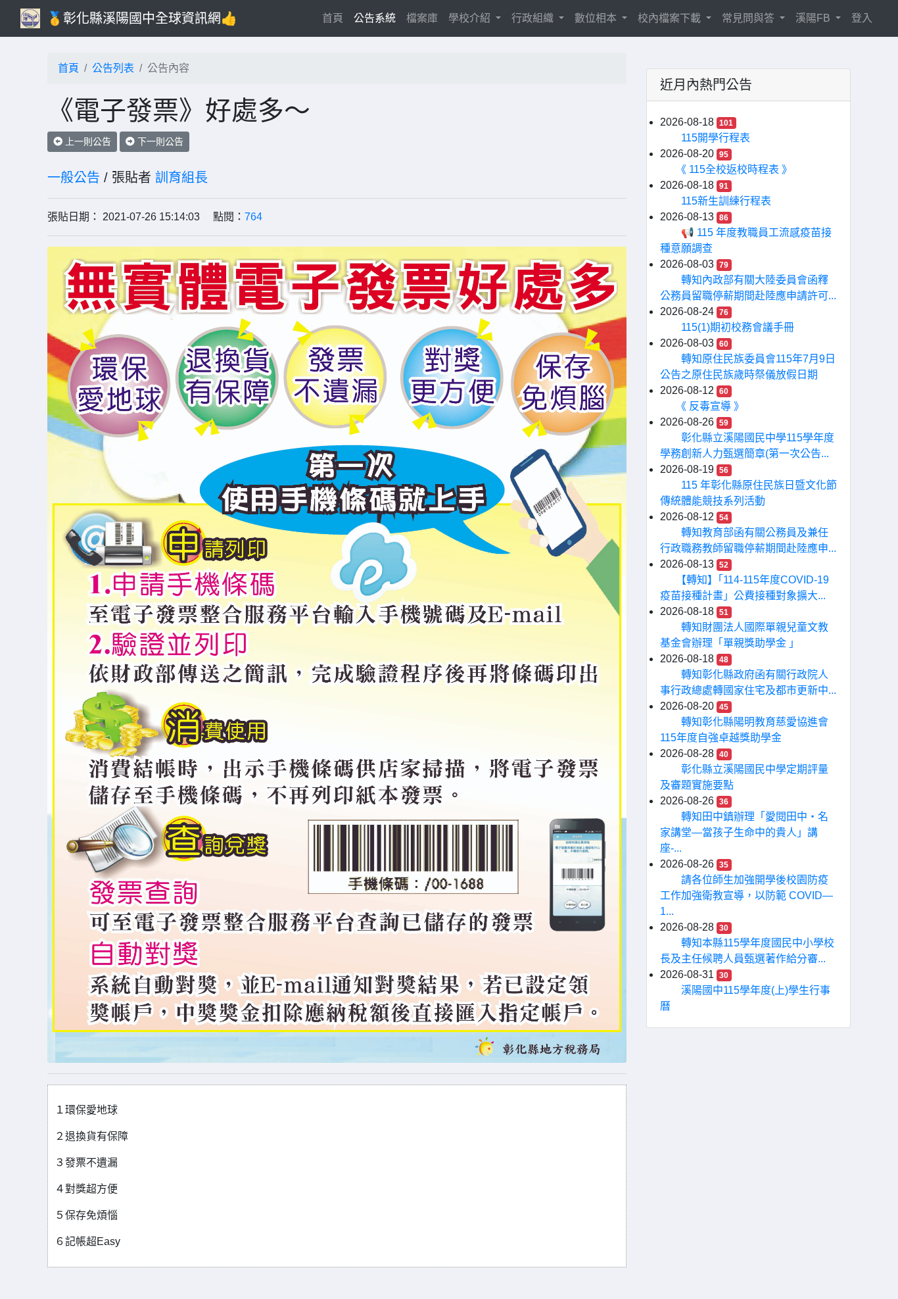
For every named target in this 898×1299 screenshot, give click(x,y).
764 (253, 216)
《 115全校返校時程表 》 (736, 169)
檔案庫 (422, 18)
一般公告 (73, 177)
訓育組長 (181, 177)
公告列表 (113, 68)
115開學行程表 (715, 137)
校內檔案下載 (670, 18)
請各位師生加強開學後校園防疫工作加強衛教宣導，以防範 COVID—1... (746, 895)
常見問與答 (749, 18)
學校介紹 (470, 18)
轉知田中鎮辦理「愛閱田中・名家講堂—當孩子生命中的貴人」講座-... (744, 832)
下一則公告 (159, 141)
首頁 (335, 18)
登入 (861, 18)
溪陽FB (814, 18)
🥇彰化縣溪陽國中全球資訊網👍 (142, 18)
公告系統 (375, 18)
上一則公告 (86, 141)
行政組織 (533, 18)
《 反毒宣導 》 (712, 406)
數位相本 (597, 18)
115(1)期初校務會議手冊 (737, 327)
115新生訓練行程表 (726, 201)
